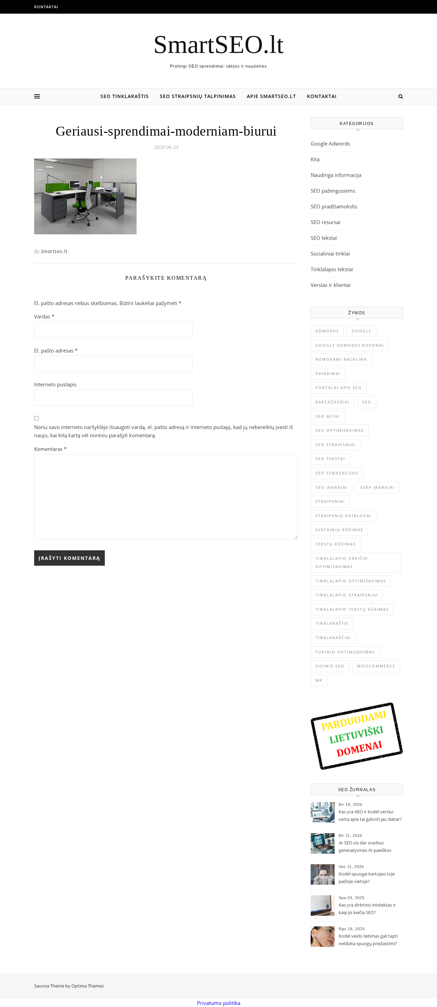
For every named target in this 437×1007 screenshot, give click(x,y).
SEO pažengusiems (333, 190)
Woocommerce (376, 665)
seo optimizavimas (339, 430)
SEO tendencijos (336, 472)
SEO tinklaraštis (124, 96)
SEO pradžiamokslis (334, 206)
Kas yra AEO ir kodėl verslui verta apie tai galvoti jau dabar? (370, 815)
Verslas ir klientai (331, 284)
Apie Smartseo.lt (271, 96)
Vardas (44, 316)
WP (319, 680)
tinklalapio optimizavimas (350, 580)
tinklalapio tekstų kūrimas (352, 609)
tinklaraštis (332, 623)
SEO (366, 401)
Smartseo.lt (54, 251)
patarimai (327, 373)
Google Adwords (330, 143)
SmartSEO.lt (218, 44)
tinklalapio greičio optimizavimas (341, 562)
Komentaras (50, 448)
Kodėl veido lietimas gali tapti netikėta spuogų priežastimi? (368, 940)
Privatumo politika (218, 1002)
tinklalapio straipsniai (346, 594)
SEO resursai (325, 222)
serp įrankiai (377, 487)
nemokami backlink (341, 359)
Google (361, 330)
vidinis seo (329, 665)
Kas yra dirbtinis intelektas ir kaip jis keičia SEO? (367, 908)
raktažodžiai (332, 401)
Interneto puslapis (55, 384)
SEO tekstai (324, 237)
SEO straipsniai (335, 444)
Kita (315, 159)
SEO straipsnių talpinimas (198, 96)
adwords (327, 330)
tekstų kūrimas (335, 544)
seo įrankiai (331, 487)
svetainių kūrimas (339, 529)
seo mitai (327, 416)
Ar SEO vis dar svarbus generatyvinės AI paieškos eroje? (365, 847)
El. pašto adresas (55, 350)
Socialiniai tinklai (330, 253)
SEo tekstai (330, 458)
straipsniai (330, 501)
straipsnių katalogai (343, 515)
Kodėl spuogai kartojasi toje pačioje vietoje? (367, 877)
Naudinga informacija (336, 174)
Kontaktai (46, 6)
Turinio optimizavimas (345, 651)
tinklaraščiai (333, 637)
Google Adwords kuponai (349, 345)
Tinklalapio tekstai (332, 269)
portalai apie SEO (338, 387)
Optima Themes (87, 986)
